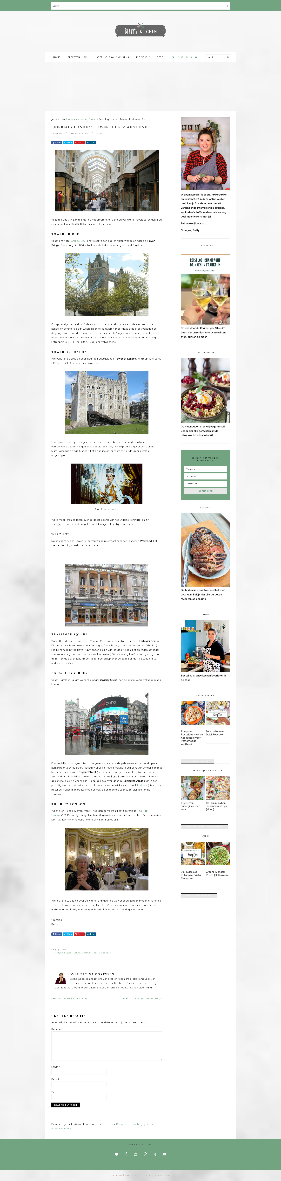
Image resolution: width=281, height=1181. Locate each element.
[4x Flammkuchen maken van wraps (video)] (218, 799)
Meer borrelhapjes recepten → (204, 827)
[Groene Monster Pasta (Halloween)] (218, 854)
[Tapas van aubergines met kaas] (193, 799)
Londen (85, 953)
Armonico (113, 509)
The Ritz (101, 953)
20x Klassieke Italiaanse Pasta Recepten (191, 875)
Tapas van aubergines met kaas (190, 806)
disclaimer (155, 1175)
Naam (55, 1066)
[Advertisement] (140, 86)
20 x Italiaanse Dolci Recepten (215, 733)
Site (53, 1092)
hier (58, 819)
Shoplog (92, 953)
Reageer (99, 133)
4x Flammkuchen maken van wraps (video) (216, 806)
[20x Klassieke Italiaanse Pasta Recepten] (193, 854)
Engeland (68, 953)
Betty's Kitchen (140, 30)
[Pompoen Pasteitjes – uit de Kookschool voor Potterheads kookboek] (193, 713)
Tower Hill (110, 953)
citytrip (60, 953)
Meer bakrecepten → (197, 761)
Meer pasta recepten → (199, 896)
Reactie (57, 1029)
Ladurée (142, 785)
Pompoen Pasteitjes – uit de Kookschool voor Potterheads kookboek (192, 738)
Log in (167, 1175)
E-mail (56, 1079)
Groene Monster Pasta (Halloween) (217, 873)
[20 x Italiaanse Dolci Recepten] (218, 713)
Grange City (78, 240)
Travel (63, 949)
